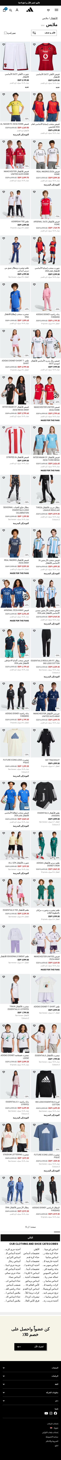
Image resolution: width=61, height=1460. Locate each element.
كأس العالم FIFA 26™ (31, 1285)
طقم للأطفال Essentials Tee (16, 910)
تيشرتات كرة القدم (31, 1297)
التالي (30, 1238)
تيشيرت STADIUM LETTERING (16, 1155)
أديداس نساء (14, 1277)
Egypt (56, 1428)
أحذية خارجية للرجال (50, 1261)
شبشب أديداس (13, 1285)
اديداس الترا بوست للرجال (12, 1257)
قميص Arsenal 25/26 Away (16, 610)
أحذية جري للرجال (12, 1249)
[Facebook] (55, 1413)
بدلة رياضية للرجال (50, 1269)
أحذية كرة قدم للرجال (31, 1265)
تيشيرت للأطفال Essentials (47, 1056)
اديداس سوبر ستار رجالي (50, 1265)
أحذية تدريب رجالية (50, 1301)
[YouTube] (46, 1413)
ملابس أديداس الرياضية (12, 1293)
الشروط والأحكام (52, 1441)
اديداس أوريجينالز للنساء (50, 1289)
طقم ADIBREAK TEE (20, 222)
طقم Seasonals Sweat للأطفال (14, 956)
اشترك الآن (39, 1347)
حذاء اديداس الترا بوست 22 (12, 1297)
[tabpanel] (30, 640)
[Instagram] (51, 1413)
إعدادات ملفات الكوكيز (50, 1432)
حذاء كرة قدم (33, 1257)
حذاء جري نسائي (12, 1273)
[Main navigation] (56, 10)
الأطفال (53, 18)
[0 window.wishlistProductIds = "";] (48, 10)
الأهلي (36, 1249)
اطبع (56, 1446)
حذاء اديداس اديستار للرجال (12, 1281)
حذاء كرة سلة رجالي (50, 1253)
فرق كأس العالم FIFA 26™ (31, 1301)
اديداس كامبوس (50, 1273)
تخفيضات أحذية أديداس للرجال (31, 1277)
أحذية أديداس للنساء (12, 1269)
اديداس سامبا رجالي (50, 1281)
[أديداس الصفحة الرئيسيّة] (30, 9)
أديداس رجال (14, 1261)
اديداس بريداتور (32, 1281)
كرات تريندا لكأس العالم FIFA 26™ (31, 1293)
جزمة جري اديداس (12, 1265)
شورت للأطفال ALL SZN (19, 863)
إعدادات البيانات (52, 1424)
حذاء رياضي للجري (12, 1289)
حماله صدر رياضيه (50, 1277)
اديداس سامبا (52, 1257)
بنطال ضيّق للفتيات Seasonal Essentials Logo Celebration (16, 510)
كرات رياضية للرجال (50, 1285)
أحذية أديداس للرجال (12, 1253)
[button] (47, 44)
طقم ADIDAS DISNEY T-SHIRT (47, 1007)
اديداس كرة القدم (31, 1289)
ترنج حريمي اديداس (50, 1293)
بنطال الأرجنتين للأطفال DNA (17, 1208)
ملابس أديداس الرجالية (12, 1301)
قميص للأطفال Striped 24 (17, 457)
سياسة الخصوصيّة (52, 1437)
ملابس (45, 18)
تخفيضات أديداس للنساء (31, 1269)
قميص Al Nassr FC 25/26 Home (14, 124)
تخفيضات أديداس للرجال (31, 1261)
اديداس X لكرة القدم (31, 1273)
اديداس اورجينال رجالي (50, 1249)
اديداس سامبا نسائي (50, 1297)
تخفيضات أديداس (31, 1253)
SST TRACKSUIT (52, 760)
